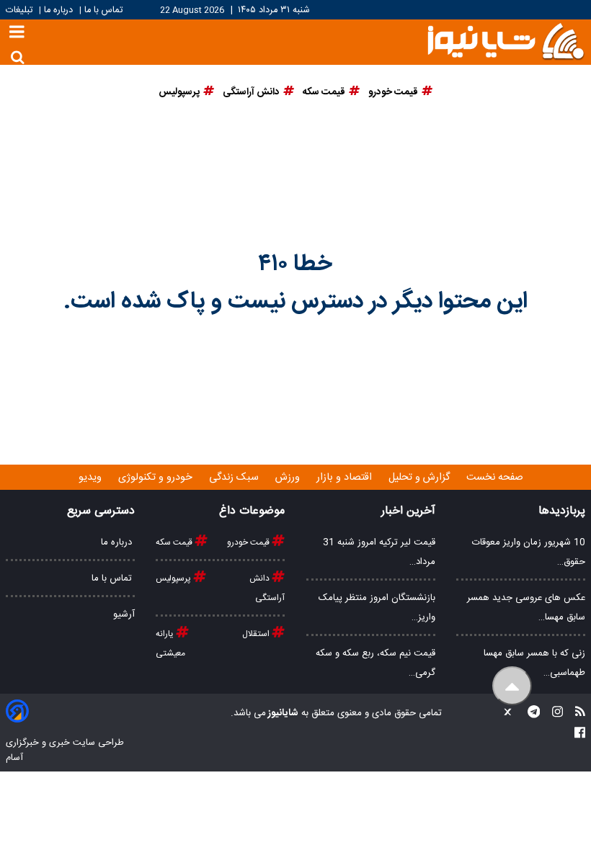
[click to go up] (512, 686)
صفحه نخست (494, 477)
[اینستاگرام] (553, 713)
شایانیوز (282, 713)
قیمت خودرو (249, 542)
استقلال (257, 634)
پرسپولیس (174, 578)
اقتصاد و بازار (345, 477)
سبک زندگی (235, 477)
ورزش (289, 477)
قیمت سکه (175, 542)
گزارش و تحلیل (420, 477)
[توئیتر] (504, 713)
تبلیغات (20, 10)
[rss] (575, 713)
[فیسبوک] (579, 734)
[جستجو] (17, 57)
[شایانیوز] (505, 40)
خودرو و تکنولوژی (156, 477)
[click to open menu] (17, 33)
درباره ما (58, 10)
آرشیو (124, 614)
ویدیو (92, 477)
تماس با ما (103, 10)
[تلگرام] (530, 713)
